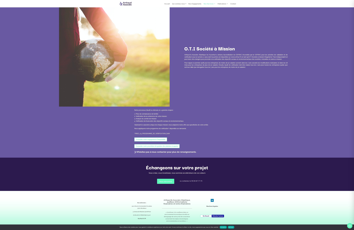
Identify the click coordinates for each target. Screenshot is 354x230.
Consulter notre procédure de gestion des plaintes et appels (157, 146)
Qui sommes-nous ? (179, 4)
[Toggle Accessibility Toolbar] (350, 226)
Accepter (223, 227)
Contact (233, 4)
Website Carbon (217, 216)
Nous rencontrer (165, 181)
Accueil (167, 4)
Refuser (231, 227)
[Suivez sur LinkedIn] (212, 200)
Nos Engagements (194, 4)
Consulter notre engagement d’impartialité (150, 139)
